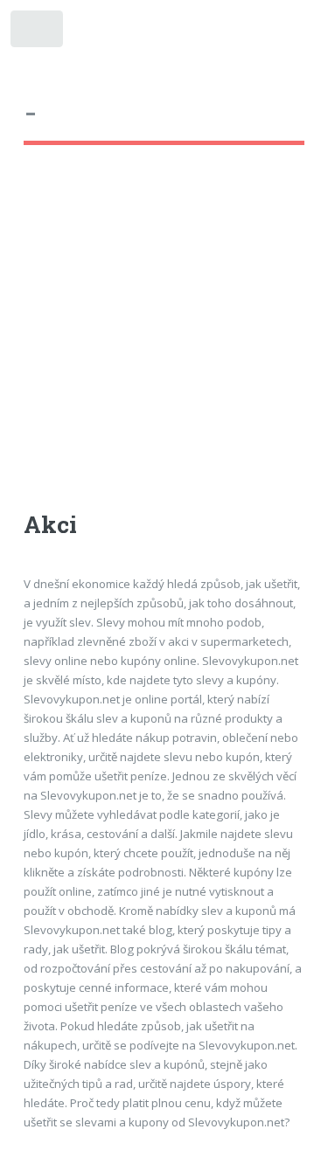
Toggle (38, 33)
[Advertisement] (164, 344)
